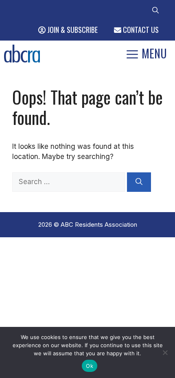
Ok (89, 366)
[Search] (139, 182)
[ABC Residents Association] (22, 54)
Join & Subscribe (72, 29)
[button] (155, 9)
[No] (165, 352)
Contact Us (140, 29)
